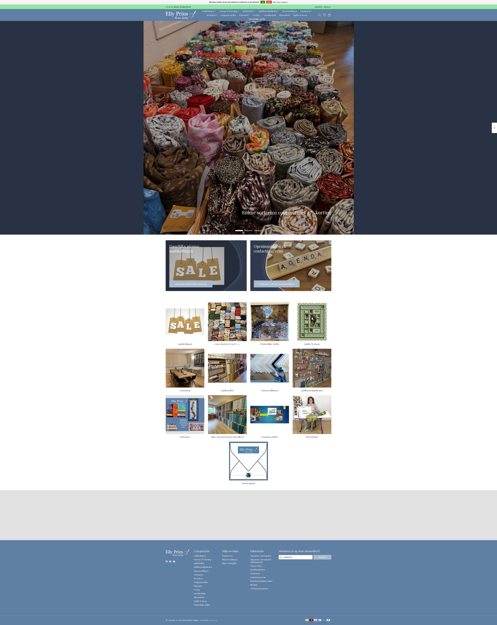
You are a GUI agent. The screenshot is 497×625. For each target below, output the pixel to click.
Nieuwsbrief (284, 15)
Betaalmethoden (257, 569)
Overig (197, 589)
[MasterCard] (311, 620)
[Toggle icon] (319, 15)
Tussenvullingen (289, 11)
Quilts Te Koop (300, 15)
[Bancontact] (319, 620)
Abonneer (322, 557)
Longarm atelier (228, 15)
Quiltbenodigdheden (312, 390)
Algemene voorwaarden (260, 555)
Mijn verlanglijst (229, 563)
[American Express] (324, 620)
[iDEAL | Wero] (307, 620)
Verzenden (255, 573)
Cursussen (185, 390)
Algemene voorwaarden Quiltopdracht (260, 560)
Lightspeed (213, 620)
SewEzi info (312, 436)
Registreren (227, 555)
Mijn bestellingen (229, 559)
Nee (269, 2)
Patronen (185, 436)
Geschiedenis (270, 15)
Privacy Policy (256, 566)
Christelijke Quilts (256, 19)
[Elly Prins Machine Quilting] (181, 15)
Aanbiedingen (185, 343)
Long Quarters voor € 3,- (227, 343)
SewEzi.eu (198, 578)
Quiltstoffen (227, 390)
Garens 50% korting (202, 559)
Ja (263, 2)
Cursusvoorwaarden (259, 588)
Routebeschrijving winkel (261, 581)
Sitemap (253, 584)
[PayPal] (328, 620)
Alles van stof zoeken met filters (227, 436)
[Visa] (315, 620)
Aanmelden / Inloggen (322, 7)
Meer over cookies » (280, 2)
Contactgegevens (258, 577)
